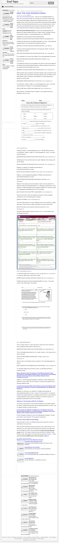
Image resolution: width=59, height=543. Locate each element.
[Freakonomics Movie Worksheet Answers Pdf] (20, 444)
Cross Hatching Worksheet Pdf (31, 452)
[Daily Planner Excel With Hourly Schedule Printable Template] (6, 36)
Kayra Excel (33, 540)
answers (20, 438)
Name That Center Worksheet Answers (25, 16)
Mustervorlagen (41, 538)
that (26, 438)
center (24, 438)
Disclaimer (14, 537)
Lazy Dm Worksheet (29, 458)
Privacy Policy (20, 537)
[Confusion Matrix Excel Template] (24, 514)
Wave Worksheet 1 (33, 507)
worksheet (29, 438)
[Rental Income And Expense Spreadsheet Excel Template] (6, 48)
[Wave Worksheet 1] (24, 508)
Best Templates (52, 537)
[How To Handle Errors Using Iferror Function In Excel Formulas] (6, 24)
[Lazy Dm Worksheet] (20, 459)
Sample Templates (44, 537)
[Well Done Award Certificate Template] (24, 500)
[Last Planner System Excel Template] (24, 529)
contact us (46, 435)
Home (18, 11)
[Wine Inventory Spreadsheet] (24, 486)
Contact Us (9, 537)
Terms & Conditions (9, 6)
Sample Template (35, 537)
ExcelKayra (48, 434)
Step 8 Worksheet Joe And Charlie (32, 447)
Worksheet (23, 11)
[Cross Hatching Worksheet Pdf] (20, 454)
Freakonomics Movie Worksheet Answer (33, 441)
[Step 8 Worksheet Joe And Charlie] (20, 448)
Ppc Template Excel (33, 493)
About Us (4, 537)
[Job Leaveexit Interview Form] (24, 522)
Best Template (33, 538)
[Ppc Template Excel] (24, 494)
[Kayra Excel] (12, 4)
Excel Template (26, 538)
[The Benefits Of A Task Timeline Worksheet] (24, 478)
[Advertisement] (8, 97)
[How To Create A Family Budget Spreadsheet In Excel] (6, 60)
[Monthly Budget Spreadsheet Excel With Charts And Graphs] (6, 13)
